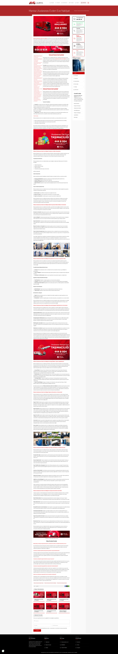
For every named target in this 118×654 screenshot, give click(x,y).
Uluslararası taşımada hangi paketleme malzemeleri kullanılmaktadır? (37, 97)
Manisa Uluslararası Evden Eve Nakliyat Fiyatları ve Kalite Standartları (38, 63)
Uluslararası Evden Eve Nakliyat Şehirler (83, 10)
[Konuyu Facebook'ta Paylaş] (65, 586)
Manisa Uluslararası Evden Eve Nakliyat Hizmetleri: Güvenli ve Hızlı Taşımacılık (38, 56)
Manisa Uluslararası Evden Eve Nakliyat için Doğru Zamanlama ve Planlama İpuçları (38, 81)
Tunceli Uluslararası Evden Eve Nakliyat (51, 611)
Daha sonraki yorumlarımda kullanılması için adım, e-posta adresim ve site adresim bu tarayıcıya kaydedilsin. (50, 628)
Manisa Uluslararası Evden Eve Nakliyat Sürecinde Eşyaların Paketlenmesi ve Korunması (38, 72)
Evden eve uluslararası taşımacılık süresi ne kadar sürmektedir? (37, 100)
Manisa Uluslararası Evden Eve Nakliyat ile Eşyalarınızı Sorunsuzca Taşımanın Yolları (38, 69)
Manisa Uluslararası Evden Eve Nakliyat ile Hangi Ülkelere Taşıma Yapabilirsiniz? (38, 75)
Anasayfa (75, 10)
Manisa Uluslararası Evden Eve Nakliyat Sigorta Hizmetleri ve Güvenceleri (38, 78)
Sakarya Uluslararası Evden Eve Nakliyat (63, 611)
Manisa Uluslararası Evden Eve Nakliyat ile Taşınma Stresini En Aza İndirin (38, 84)
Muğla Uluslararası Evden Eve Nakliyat (38, 600)
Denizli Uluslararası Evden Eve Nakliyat (64, 600)
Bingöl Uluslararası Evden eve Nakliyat (38, 611)
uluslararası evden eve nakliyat (72, 652)
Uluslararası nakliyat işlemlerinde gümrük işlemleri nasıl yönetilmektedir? (38, 92)
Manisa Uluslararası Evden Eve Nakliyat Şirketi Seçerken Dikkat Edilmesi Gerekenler (38, 66)
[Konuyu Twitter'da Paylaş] (67, 586)
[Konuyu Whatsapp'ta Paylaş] (68, 586)
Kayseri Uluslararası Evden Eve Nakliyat (51, 600)
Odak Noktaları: (36, 61)
